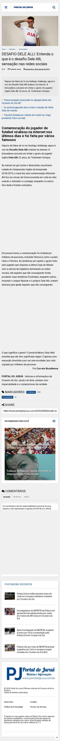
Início (3, 49)
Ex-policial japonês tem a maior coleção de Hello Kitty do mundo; (29, 446)
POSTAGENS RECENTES (18, 584)
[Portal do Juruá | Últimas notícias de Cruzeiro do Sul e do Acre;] (23, 8)
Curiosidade (23, 49)
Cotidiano (12, 49)
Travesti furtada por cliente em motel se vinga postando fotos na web (29, 472)
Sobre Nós (8, 702)
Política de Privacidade (13, 707)
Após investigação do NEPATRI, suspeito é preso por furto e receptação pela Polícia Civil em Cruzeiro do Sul (35, 633)
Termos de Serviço (38, 707)
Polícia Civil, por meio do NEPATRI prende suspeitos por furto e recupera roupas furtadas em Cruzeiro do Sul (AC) (35, 649)
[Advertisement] (28, 221)
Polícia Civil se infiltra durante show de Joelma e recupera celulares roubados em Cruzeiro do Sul (34, 596)
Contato (33, 702)
